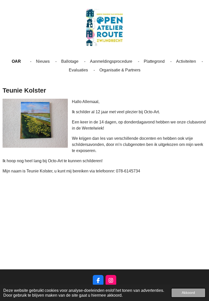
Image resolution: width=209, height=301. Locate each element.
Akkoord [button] (188, 293)
